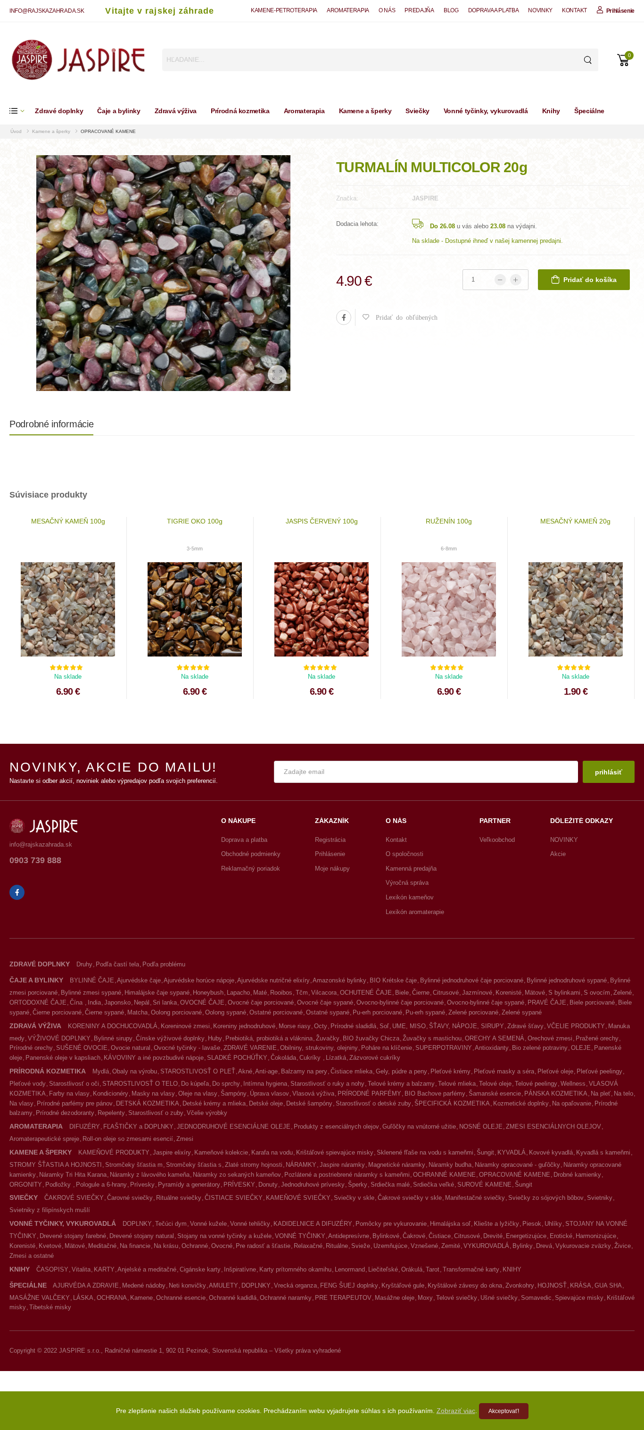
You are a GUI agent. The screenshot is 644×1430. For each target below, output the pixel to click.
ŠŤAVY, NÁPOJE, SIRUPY (466, 1026)
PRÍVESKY (239, 1184)
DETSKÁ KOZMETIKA (147, 1103)
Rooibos (281, 992)
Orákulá (411, 1269)
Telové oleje (495, 1083)
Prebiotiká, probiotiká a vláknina (269, 1038)
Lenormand (350, 1269)
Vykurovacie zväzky (583, 1245)
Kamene (141, 1297)
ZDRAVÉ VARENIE (250, 1047)
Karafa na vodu (272, 1152)
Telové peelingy (536, 1083)
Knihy (551, 111)
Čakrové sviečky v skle (410, 1197)
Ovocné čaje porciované (261, 1002)
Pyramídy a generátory (189, 1184)
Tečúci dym (171, 1223)
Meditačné (102, 1245)
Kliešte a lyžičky (496, 1223)
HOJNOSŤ (552, 1285)
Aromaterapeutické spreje (44, 1138)
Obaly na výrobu (134, 1071)
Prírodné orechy (31, 1047)
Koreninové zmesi (185, 1026)
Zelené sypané (522, 1012)
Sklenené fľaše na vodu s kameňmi (425, 1152)
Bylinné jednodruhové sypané (567, 980)
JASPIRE (425, 198)
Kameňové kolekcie (221, 1152)
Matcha (137, 1012)
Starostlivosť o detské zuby (373, 1103)
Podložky (59, 1184)
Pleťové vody (27, 1083)
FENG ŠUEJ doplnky (349, 1285)
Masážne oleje (394, 1297)
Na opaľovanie (571, 1103)
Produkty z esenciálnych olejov (336, 1126)
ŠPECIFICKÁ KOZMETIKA (452, 1103)
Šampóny (234, 1093)
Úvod (16, 131)
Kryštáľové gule (402, 1285)
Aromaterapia (304, 111)
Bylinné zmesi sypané (91, 992)
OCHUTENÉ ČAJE (366, 992)
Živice (622, 1245)
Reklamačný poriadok (250, 868)
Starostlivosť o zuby (155, 1112)
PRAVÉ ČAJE (547, 1002)
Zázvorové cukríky (374, 1057)
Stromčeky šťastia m (134, 1164)
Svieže (360, 1245)
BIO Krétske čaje (393, 980)
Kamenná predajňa (411, 868)
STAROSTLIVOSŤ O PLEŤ (197, 1071)
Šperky (357, 1184)
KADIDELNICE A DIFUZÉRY (312, 1223)
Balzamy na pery (304, 1071)
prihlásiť (608, 772)
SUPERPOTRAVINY (443, 1047)
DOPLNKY (137, 1223)
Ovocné (221, 1245)
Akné (245, 1071)
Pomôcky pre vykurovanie (391, 1223)
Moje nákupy (332, 868)
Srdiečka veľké (433, 1184)
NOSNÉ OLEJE (481, 1126)
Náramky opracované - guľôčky (517, 1164)
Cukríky (310, 1057)
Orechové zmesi (550, 1038)
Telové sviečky (456, 1297)
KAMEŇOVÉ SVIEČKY (298, 1197)
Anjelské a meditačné (146, 1269)
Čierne (420, 992)
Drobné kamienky (577, 1174)
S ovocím (597, 992)
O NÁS (387, 10)
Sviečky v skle (354, 1197)
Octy (320, 1026)
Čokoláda (283, 1057)
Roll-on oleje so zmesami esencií (128, 1138)
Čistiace (440, 1235)
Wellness (573, 1083)
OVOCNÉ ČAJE (202, 1002)
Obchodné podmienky (251, 853)
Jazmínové (477, 992)
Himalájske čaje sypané (157, 992)
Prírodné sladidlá (353, 1026)
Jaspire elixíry (172, 1152)
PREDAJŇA (419, 10)
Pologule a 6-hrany (101, 1184)
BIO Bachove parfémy (435, 1093)
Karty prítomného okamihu (295, 1269)
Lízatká (336, 1057)
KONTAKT (574, 10)
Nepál (141, 1002)
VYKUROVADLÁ (486, 1245)
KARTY (104, 1269)
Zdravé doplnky (59, 111)
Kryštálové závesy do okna (465, 1285)
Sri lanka (165, 1002)
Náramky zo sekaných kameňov (237, 1174)
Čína (77, 1002)
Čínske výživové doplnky (170, 1038)
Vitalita (81, 1269)
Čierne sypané (104, 1012)
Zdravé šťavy (525, 1026)
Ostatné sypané (327, 1012)
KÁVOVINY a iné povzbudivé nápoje (154, 1057)
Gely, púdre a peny (401, 1071)
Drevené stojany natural (141, 1235)
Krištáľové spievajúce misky (334, 1152)
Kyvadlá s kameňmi (603, 1152)
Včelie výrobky (207, 1112)
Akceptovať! (503, 1411)
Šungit (485, 1152)
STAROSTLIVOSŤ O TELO (140, 1083)
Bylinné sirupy (113, 1038)
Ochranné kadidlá (232, 1297)
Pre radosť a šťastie (263, 1245)
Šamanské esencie (495, 1093)
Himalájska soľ (450, 1223)
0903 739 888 (35, 860)
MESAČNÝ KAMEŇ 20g (575, 521)
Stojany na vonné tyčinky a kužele (224, 1235)
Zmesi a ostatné (31, 1255)
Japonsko (117, 1002)
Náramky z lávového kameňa (150, 1174)
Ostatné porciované (276, 1012)
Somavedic (536, 1297)
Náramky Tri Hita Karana (73, 1174)
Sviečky (417, 111)
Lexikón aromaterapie (415, 911)
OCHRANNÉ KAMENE (444, 1174)
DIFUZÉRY (84, 1126)
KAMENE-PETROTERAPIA (284, 10)
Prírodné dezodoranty (65, 1112)
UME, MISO (409, 1026)
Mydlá (100, 1071)
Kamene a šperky (365, 111)
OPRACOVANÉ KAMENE (108, 131)
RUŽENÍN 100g (449, 521)
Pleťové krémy (450, 1071)
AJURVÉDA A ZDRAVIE (86, 1285)
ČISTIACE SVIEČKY (234, 1197)
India (94, 1002)
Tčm (302, 992)
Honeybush (208, 992)
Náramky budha (450, 1164)
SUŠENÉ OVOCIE (81, 1047)
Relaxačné (308, 1245)
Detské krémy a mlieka (214, 1103)
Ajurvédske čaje (139, 980)
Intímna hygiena (265, 1083)
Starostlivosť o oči (74, 1083)
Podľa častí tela (117, 964)
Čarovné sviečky (130, 1197)
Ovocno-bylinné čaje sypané (485, 1002)
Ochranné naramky (286, 1297)
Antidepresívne (348, 1235)
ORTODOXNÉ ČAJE (37, 1002)
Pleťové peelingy (599, 1071)
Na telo (623, 1093)
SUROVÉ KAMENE (484, 1184)
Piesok (531, 1223)
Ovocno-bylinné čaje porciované (400, 1002)
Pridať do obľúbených (403, 317)
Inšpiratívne (240, 1269)
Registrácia (330, 839)
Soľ (384, 1026)
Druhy (84, 964)
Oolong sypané (225, 1012)
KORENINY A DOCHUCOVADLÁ (112, 1026)
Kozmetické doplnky (521, 1103)
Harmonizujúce (596, 1235)
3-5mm (195, 548)
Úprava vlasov (269, 1093)
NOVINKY (540, 10)
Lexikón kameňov (410, 897)
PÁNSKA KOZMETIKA (555, 1093)
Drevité (493, 1235)
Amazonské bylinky (339, 980)
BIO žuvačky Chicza (371, 1038)
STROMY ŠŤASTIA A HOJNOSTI (55, 1164)
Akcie (558, 853)
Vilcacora (324, 992)
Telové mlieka (457, 1083)
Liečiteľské (383, 1269)
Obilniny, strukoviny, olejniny (319, 1047)
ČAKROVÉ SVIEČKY (74, 1197)
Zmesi (184, 1138)
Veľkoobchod (497, 839)
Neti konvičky (187, 1285)
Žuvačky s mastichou (432, 1038)
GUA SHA (608, 1285)
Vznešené (424, 1245)
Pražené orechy (597, 1038)
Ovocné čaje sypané (325, 1002)
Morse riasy (295, 1026)
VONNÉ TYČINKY (300, 1235)
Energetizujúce (526, 1235)
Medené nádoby (143, 1285)
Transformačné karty (471, 1269)
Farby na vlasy (69, 1093)
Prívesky (142, 1184)
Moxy (425, 1297)
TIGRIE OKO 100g (195, 521)
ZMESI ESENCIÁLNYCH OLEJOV (553, 1126)
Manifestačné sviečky (475, 1197)
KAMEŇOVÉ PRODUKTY (113, 1152)
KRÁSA (580, 1285)
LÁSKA (83, 1297)
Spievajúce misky (579, 1297)
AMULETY (223, 1285)
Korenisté (508, 992)
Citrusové (446, 992)
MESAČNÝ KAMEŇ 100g (68, 521)
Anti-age (266, 1071)
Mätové (535, 992)
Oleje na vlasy (197, 1093)
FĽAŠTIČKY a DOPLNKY (138, 1126)
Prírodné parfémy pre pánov (75, 1103)
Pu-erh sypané (425, 1012)
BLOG (451, 10)
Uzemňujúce (390, 1245)
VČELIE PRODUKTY (576, 1026)
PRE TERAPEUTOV (343, 1297)
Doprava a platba (244, 839)
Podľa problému (163, 964)
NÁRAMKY (301, 1164)
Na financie (135, 1245)
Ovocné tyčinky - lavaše (187, 1047)
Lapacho (238, 992)
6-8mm (449, 548)
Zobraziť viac (456, 1410)
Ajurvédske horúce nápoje (199, 980)
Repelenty (111, 1112)
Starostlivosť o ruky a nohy (327, 1083)
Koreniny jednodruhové (244, 1026)
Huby (215, 1038)
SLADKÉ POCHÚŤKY (237, 1057)
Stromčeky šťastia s (194, 1164)
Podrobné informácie (51, 424)
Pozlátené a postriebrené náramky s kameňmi (347, 1174)
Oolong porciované (176, 1012)
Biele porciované (592, 1002)
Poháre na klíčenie (386, 1047)
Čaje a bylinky (118, 111)
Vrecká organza (295, 1285)
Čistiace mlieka (351, 1071)
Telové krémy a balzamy (401, 1083)
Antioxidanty (492, 1047)
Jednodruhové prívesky (313, 1184)
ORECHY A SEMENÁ (494, 1038)
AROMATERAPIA (348, 10)
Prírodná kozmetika (240, 111)
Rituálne (337, 1245)
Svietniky (599, 1197)
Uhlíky (553, 1223)
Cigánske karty (200, 1269)
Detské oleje (266, 1103)
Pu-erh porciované (377, 1012)
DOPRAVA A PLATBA (493, 10)
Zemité (450, 1245)
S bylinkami (564, 992)
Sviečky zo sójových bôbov (546, 1197)
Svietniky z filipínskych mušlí (49, 1210)
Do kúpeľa (195, 1083)
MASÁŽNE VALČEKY (39, 1297)
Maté (260, 992)
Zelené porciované (473, 1012)
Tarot (432, 1269)
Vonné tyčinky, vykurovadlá (486, 111)
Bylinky (522, 1245)
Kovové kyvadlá (551, 1152)
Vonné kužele (208, 1223)
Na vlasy (21, 1103)
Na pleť (601, 1093)
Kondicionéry (110, 1093)
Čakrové (414, 1235)
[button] (22, 111)
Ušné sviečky (499, 1297)
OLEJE (581, 1047)
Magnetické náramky (396, 1164)
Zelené (622, 992)
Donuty (268, 1184)
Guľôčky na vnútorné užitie (419, 1126)
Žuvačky (327, 1038)
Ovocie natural (130, 1047)
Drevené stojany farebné (73, 1235)
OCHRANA (112, 1297)
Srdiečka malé (390, 1184)
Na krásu (166, 1245)
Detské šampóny (309, 1103)
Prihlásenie (330, 853)
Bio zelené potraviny (540, 1047)
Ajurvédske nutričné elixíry (273, 980)
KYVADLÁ (511, 1152)
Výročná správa (407, 882)
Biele (402, 992)
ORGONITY (25, 1184)
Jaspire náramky (342, 1164)
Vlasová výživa (313, 1093)
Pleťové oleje (555, 1071)
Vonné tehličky (250, 1223)
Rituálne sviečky (178, 1197)
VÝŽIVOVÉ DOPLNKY (59, 1038)
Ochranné (195, 1245)
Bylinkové (385, 1235)
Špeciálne (589, 111)
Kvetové (50, 1245)
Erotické (561, 1235)
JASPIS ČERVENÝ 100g (322, 521)
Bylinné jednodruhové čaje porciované (471, 980)
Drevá (544, 1245)
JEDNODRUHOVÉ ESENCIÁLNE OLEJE (233, 1126)
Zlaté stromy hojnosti (253, 1164)
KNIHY (512, 1269)
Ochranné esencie (181, 1297)
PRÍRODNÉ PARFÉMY (369, 1093)
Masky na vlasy (153, 1093)
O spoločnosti (404, 853)
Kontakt (396, 839)
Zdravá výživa (176, 111)
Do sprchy (226, 1083)
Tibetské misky (50, 1307)
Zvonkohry (519, 1285)
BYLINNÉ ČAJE (92, 980)
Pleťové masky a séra (504, 1071)
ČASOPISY (52, 1269)
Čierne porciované (57, 1012)
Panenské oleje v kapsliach (62, 1057)
